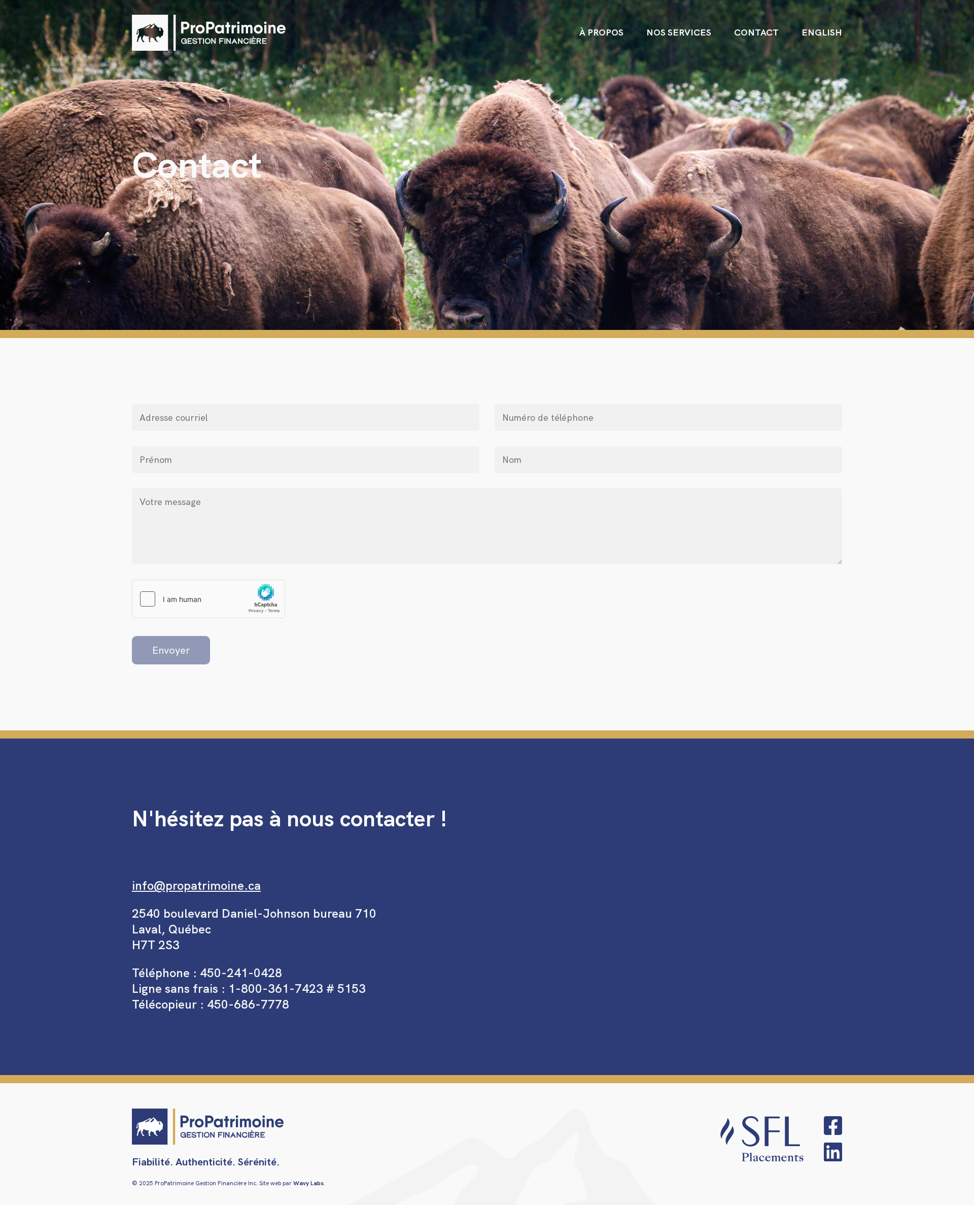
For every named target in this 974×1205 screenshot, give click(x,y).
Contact (756, 32)
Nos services (678, 32)
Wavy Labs (308, 1183)
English (822, 32)
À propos (601, 32)
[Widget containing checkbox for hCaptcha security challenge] (208, 599)
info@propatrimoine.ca (196, 885)
